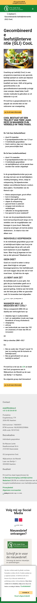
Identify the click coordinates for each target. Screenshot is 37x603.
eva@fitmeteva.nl (9, 408)
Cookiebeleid (25, 586)
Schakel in (25, 592)
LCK (23, 367)
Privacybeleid (8, 488)
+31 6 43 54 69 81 (10, 411)
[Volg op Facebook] (16, 520)
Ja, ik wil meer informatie (12, 112)
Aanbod (12, 14)
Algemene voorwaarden (12, 490)
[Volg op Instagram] (20, 520)
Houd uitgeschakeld (22, 596)
